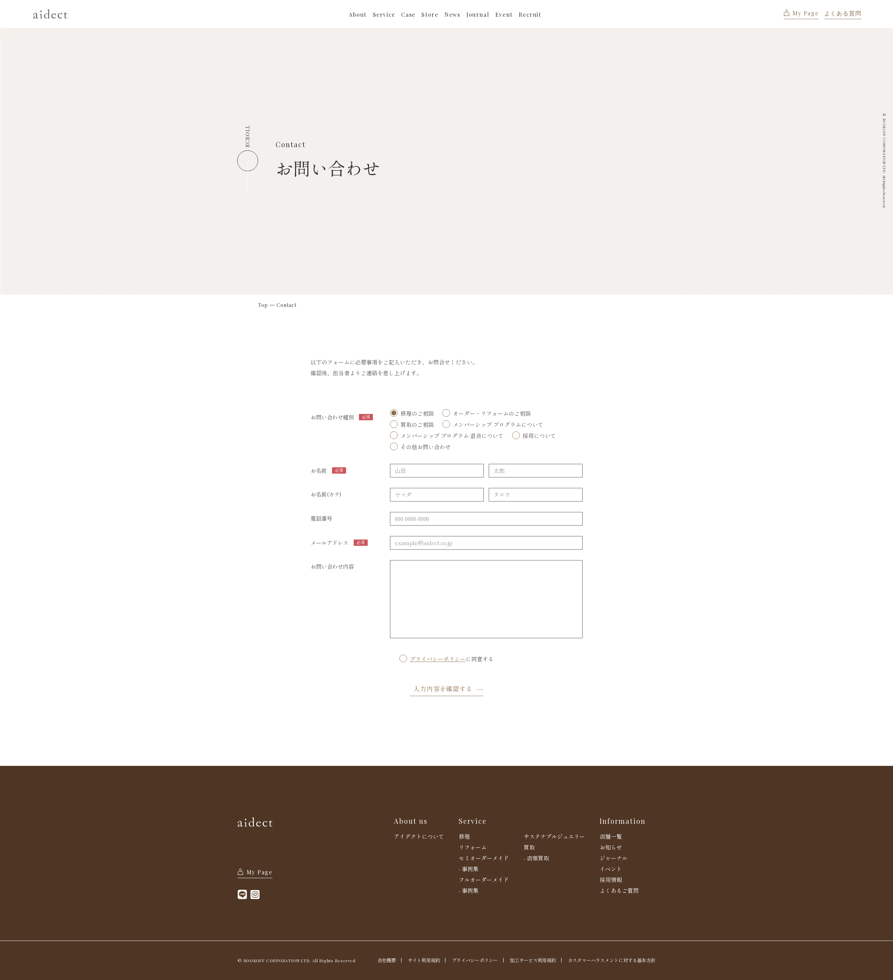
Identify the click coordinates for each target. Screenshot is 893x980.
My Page (805, 13)
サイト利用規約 (424, 960)
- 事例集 (469, 869)
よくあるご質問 (619, 890)
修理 (464, 836)
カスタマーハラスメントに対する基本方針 (611, 960)
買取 (529, 847)
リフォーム (473, 847)
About (358, 14)
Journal (477, 14)
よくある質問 (843, 13)
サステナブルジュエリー (554, 836)
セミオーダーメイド (484, 858)
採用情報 (611, 879)
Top (263, 305)
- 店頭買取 (536, 858)
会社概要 (386, 960)
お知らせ (611, 847)
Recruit (530, 14)
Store (429, 14)
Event (504, 14)
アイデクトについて (419, 836)
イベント (611, 869)
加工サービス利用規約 (533, 960)
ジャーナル (614, 858)
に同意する (446, 661)
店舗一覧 (611, 836)
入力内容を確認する (443, 688)
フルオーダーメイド (484, 879)
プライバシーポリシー (438, 659)
